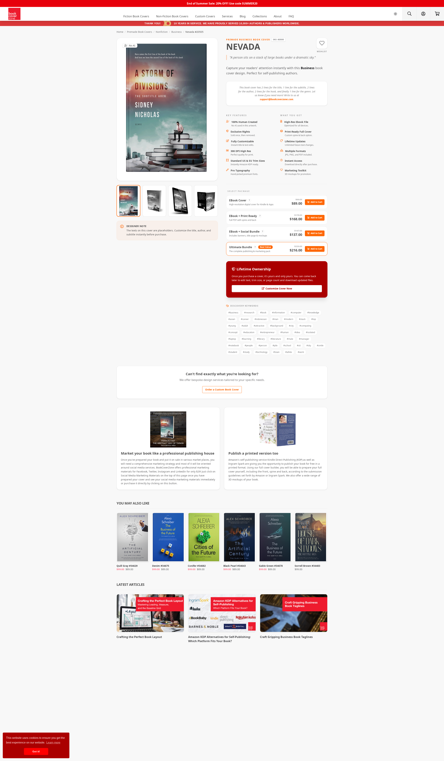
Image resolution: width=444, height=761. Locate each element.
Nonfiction (162, 31)
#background (276, 325)
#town (276, 352)
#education (248, 332)
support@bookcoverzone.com (276, 99)
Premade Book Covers (139, 31)
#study (246, 352)
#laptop (232, 338)
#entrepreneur (267, 332)
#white (288, 352)
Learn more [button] (53, 742)
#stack (302, 319)
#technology (261, 352)
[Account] (423, 14)
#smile (320, 345)
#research (249, 312)
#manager (304, 338)
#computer (296, 312)
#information (278, 312)
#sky (308, 345)
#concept (232, 332)
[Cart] (437, 14)
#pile (275, 345)
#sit (299, 345)
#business (233, 312)
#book (263, 312)
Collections (260, 16)
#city (291, 325)
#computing (305, 325)
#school (287, 345)
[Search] (409, 14)
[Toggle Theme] (395, 14)
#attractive (259, 325)
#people (249, 345)
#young (232, 325)
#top (313, 319)
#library (261, 338)
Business (176, 31)
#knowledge (313, 312)
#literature (276, 338)
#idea (297, 332)
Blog (243, 16)
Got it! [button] (36, 751)
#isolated (310, 332)
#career (245, 319)
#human (284, 332)
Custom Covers (205, 16)
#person (263, 345)
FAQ (291, 16)
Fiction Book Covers (136, 16)
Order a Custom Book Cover (222, 389)
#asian (231, 319)
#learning (246, 338)
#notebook (233, 345)
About (278, 16)
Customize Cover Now (279, 288)
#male (290, 338)
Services (227, 16)
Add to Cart (316, 202)
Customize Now (169, 109)
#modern (288, 319)
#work (301, 352)
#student (232, 352)
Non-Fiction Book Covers (172, 16)
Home (120, 31)
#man (275, 319)
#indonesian (261, 319)
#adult (245, 325)
